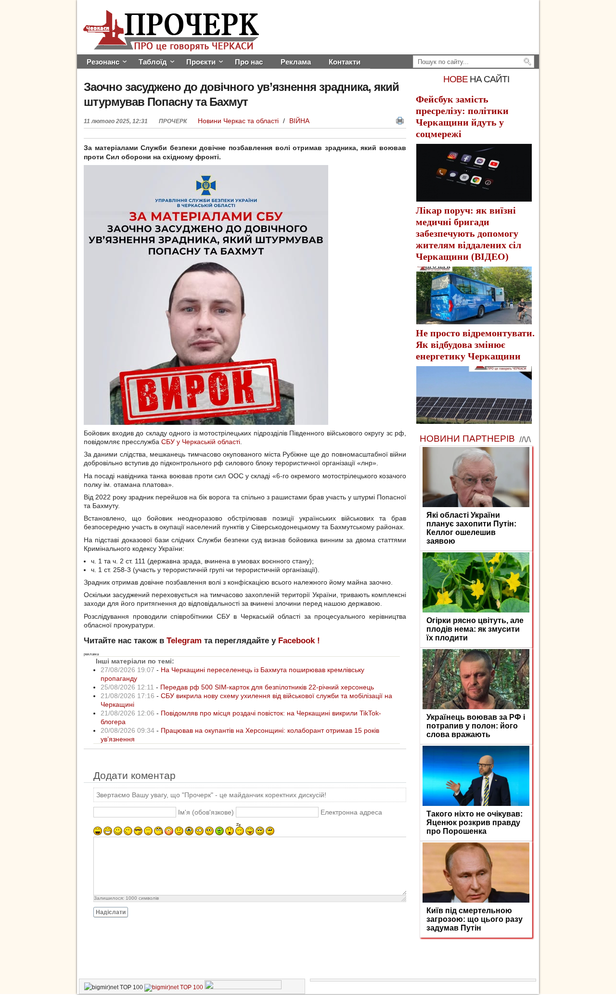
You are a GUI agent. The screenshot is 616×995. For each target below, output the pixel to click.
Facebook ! (299, 640)
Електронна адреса (351, 812)
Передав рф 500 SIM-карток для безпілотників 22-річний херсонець (267, 687)
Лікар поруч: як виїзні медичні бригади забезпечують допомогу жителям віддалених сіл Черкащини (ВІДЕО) (468, 233)
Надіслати (111, 912)
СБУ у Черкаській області (200, 442)
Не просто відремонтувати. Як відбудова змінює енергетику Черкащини (475, 344)
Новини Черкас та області (239, 121)
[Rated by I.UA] (243, 987)
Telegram (184, 640)
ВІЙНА (299, 121)
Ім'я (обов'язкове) (206, 812)
